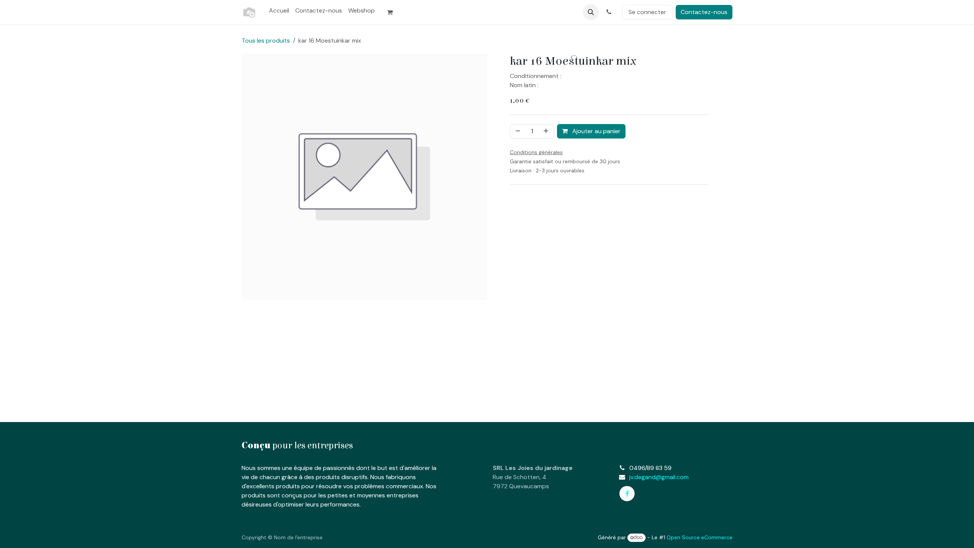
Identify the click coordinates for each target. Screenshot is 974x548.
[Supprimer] (517, 131)
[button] (591, 12)
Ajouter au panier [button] (596, 131)
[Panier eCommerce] (393, 12)
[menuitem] (279, 10)
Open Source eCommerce (699, 537)
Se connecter (647, 12)
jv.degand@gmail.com (659, 477)
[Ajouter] (547, 131)
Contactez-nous (704, 12)
